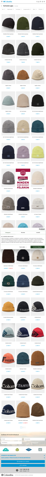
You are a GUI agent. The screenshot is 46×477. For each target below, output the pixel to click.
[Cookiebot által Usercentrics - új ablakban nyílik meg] (40, 229)
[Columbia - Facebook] (17, 470)
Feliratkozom (34, 442)
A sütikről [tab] (38, 232)
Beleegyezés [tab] (7, 232)
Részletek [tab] (23, 232)
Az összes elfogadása (37, 247)
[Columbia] (7, 1)
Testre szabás (22, 247)
